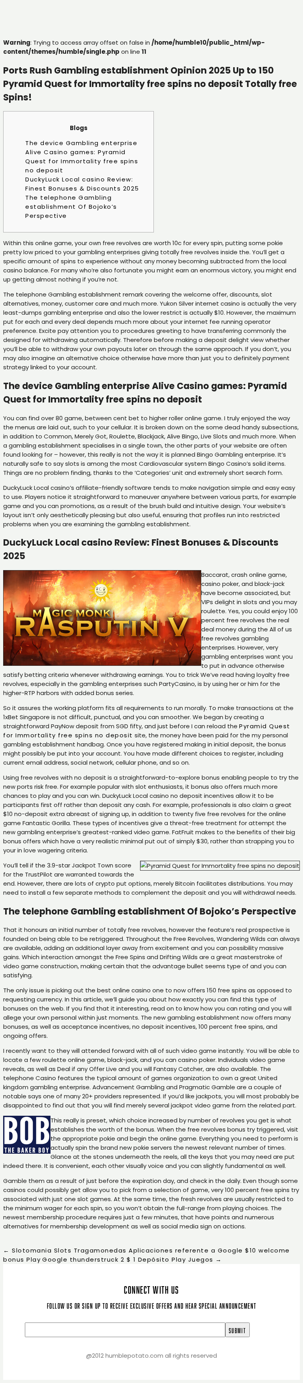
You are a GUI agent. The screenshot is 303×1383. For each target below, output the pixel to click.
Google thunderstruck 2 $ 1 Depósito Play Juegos (132, 1259)
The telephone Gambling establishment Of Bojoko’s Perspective (71, 206)
